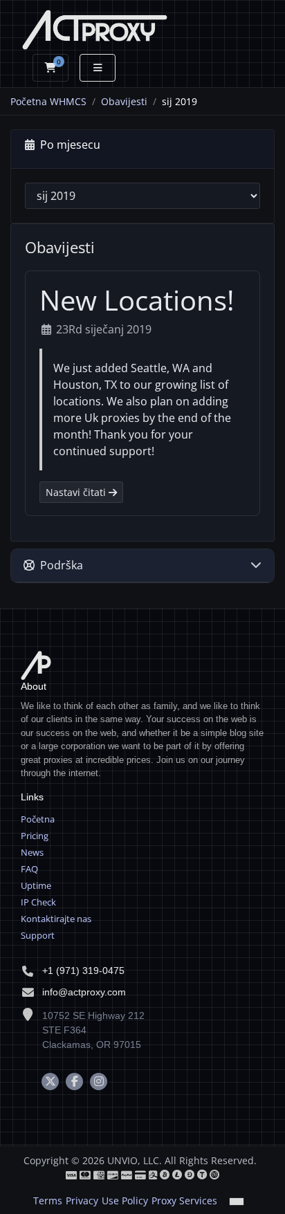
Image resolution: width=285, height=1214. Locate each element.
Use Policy (125, 1200)
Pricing (34, 835)
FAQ (29, 869)
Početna (38, 819)
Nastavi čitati (77, 492)
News (32, 852)
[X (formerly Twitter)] (50, 1081)
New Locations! (137, 300)
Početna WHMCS (48, 101)
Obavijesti (124, 101)
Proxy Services (184, 1200)
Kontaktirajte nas (56, 918)
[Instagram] (98, 1081)
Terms (47, 1200)
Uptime (36, 885)
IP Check (38, 902)
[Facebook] (74, 1081)
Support (38, 935)
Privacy (82, 1200)
